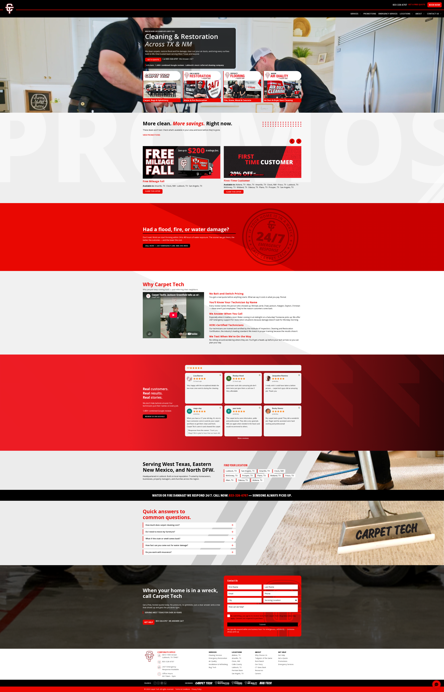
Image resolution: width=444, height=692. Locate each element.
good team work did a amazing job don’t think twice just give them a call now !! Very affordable (241, 388)
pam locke (237, 408)
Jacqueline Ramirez (280, 376)
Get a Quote (283, 658)
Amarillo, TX (160, 186)
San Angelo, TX (195, 186)
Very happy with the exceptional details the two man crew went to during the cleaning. (203, 386)
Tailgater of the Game (263, 658)
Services (354, 13)
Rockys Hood (238, 376)
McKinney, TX (230, 187)
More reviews (243, 438)
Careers (258, 673)
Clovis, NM (171, 186)
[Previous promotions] (292, 141)
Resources (259, 670)
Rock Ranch (259, 661)
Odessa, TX (253, 187)
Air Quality (213, 661)
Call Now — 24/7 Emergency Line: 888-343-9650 (166, 246)
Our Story (259, 664)
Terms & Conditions (182, 689)
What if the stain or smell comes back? (163, 538)
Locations (405, 13)
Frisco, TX (282, 184)
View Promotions (151, 135)
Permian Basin (237, 670)
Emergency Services (387, 14)
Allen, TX (250, 184)
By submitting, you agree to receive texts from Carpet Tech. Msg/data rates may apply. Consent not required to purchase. (263, 617)
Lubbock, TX (182, 186)
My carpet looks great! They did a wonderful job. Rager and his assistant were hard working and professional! (282, 421)
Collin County (237, 664)
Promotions (369, 14)
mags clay (197, 408)
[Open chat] (436, 684)
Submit (262, 624)
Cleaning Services (215, 655)
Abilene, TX (240, 184)
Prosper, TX (274, 187)
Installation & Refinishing (218, 664)
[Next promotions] (298, 141)
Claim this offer (152, 191)
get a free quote (416, 4)
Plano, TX (263, 187)
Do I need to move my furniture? (160, 531)
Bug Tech (212, 667)
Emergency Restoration (218, 658)
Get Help (281, 655)
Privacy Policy (196, 689)
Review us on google (155, 416)
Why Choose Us (261, 655)
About (418, 13)
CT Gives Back (260, 667)
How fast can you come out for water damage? (167, 545)
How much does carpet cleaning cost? (163, 525)
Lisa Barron (198, 376)
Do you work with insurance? (159, 552)
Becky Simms (277, 408)
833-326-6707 (172, 59)
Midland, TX (242, 187)
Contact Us (433, 13)
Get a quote (153, 59)
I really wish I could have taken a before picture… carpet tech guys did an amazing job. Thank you (282, 388)
